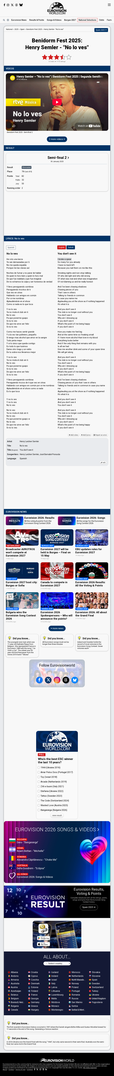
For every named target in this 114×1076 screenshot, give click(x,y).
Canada (14, 1009)
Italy (53, 983)
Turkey (94, 991)
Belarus (14, 994)
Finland (34, 991)
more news (57, 628)
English (62, 247)
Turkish (71, 247)
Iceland (54, 972)
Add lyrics (86, 435)
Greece (34, 1006)
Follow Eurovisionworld (57, 665)
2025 (16, 29)
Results (36, 20)
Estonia (34, 987)
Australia (14, 983)
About (5, 1069)
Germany (34, 1002)
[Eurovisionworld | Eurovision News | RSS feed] (46, 1069)
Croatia (34, 972)
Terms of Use (20, 1069)
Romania (75, 994)
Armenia (14, 979)
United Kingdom (98, 998)
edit (104, 463)
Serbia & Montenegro (78, 1009)
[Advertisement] (57, 212)
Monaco (55, 1006)
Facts (109, 20)
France (34, 994)
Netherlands (77, 976)
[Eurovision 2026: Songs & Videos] (93, 850)
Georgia (34, 998)
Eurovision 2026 (55, 830)
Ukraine (95, 994)
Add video (74, 435)
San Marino (76, 1002)
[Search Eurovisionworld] (4, 20)
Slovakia (95, 972)
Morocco (75, 972)
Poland (74, 987)
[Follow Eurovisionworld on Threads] (16, 5)
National (87, 20)
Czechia (34, 979)
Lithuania (55, 991)
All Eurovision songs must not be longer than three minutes (55, 641)
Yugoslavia (96, 1002)
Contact (11, 1069)
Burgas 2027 (70, 20)
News (19, 20)
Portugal (75, 991)
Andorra (14, 976)
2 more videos (56, 139)
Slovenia (95, 976)
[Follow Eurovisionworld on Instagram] (8, 5)
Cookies (30, 1069)
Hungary (34, 1009)
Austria (14, 987)
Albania (14, 972)
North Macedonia (78, 979)
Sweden (95, 983)
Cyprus (34, 976)
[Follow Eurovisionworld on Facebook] (4, 5)
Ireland (54, 976)
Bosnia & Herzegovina (18, 1002)
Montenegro (57, 1009)
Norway (75, 983)
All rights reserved (90, 1068)
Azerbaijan (15, 991)
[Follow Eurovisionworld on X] (12, 5)
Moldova (55, 1002)
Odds (101, 20)
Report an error (101, 435)
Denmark (35, 983)
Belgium (14, 998)
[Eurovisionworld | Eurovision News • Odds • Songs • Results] (56, 8)
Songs (54, 20)
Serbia (74, 1006)
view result (57, 815)
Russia (74, 998)
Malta (54, 998)
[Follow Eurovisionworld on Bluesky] (21, 5)
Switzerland (97, 987)
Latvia (54, 987)
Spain (94, 979)
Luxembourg (57, 994)
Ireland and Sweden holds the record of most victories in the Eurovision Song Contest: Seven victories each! (90, 643)
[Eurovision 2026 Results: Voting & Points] (36, 902)
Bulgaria (14, 1006)
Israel (54, 979)
